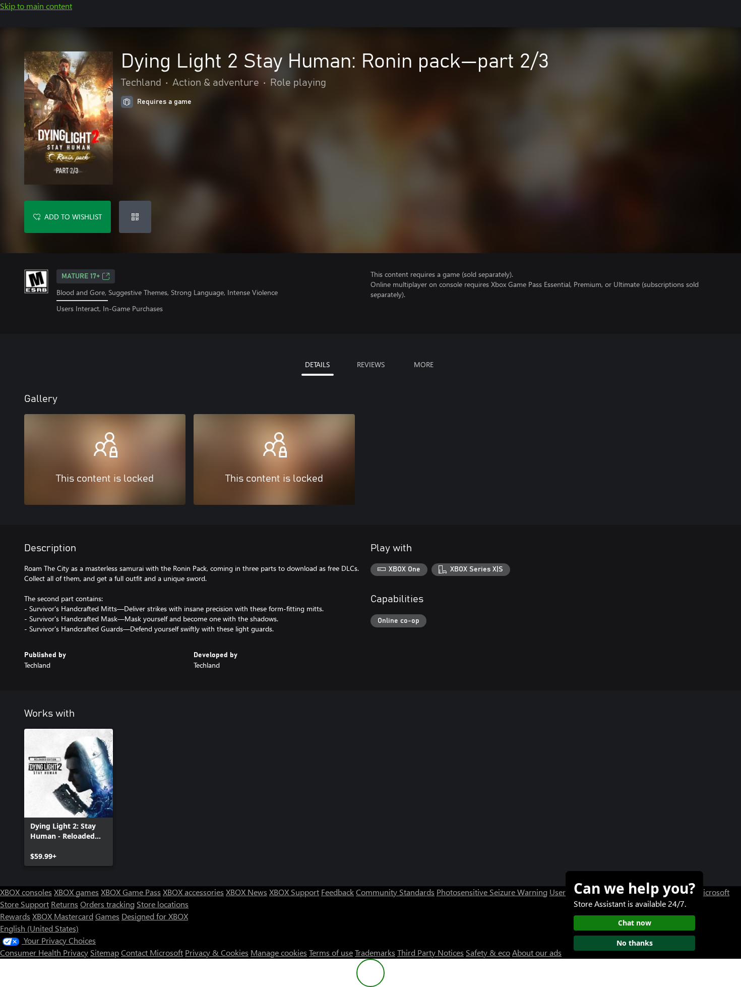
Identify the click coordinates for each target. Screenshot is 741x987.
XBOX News (246, 892)
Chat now (634, 922)
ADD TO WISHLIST (73, 216)
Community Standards (395, 892)
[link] (68, 797)
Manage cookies (279, 952)
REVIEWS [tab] (371, 364)
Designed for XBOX (154, 916)
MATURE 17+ (80, 276)
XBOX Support (294, 892)
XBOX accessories (193, 892)
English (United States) (39, 928)
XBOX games (76, 892)
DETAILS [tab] (317, 364)
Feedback (337, 892)
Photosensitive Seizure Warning (492, 892)
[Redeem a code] (135, 217)
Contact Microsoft (152, 952)
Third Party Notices (430, 952)
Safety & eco (488, 952)
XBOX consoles (26, 892)
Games (107, 916)
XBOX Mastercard (62, 916)
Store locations (163, 904)
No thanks (634, 943)
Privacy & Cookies (217, 952)
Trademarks (375, 952)
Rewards (15, 916)
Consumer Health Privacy (44, 952)
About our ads (537, 952)
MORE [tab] (424, 364)
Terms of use (331, 952)
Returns (64, 904)
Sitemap (104, 952)
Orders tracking (107, 904)
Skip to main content (36, 6)
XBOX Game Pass (131, 892)
